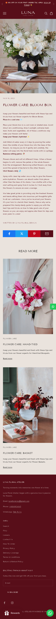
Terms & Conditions (11, 557)
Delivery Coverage (11, 553)
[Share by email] (47, 233)
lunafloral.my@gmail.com (19, 501)
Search (6, 526)
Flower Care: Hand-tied (20, 344)
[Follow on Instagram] (12, 602)
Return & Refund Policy (13, 561)
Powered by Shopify (42, 612)
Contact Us (8, 539)
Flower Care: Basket (18, 453)
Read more (7, 358)
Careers (6, 535)
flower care (10, 338)
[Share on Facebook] (9, 233)
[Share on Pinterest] (34, 233)
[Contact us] (50, 613)
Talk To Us (17, 512)
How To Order (9, 544)
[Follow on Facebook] (4, 602)
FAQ (5, 530)
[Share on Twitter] (22, 233)
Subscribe (12, 592)
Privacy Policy (9, 548)
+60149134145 (15, 506)
